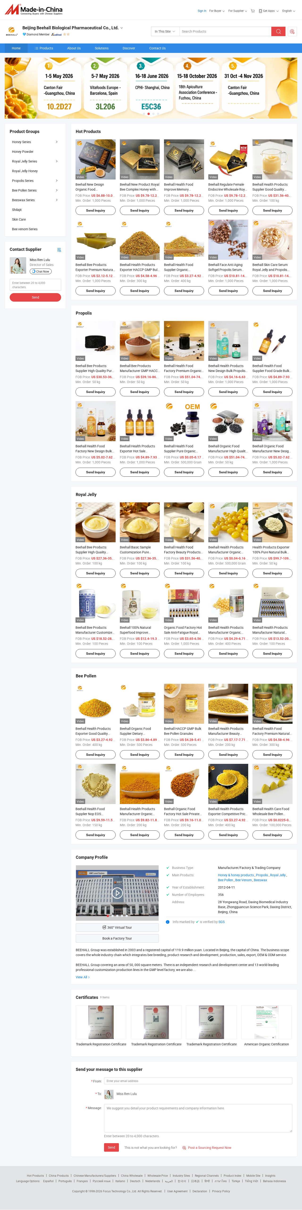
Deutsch (135, 1181)
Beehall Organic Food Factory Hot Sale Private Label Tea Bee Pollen (181, 814)
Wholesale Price (157, 1175)
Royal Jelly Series (24, 161)
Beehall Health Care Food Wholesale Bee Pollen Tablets (270, 814)
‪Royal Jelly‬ (278, 875)
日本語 (195, 1181)
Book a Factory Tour (117, 938)
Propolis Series (23, 180)
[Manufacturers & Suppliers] (35, 9)
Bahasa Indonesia (274, 1181)
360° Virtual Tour (119, 927)
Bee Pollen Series (24, 190)
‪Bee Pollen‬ (225, 880)
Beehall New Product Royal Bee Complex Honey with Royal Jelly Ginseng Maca (139, 189)
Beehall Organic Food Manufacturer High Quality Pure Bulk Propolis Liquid (227, 451)
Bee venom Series (25, 229)
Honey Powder (23, 151)
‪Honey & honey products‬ (236, 875)
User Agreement (177, 1191)
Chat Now (42, 271)
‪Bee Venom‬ (243, 880)
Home (16, 48)
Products (46, 48)
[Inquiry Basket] (253, 11)
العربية (169, 1181)
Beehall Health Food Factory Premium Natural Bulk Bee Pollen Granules (270, 733)
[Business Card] (59, 249)
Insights (270, 1175)
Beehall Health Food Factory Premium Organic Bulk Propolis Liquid (182, 370)
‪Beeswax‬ (260, 880)
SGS (221, 921)
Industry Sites (181, 1175)
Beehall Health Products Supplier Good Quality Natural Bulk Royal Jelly (270, 189)
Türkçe (236, 1181)
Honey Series (21, 142)
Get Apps (268, 11)
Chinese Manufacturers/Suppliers (95, 1175)
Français (82, 1181)
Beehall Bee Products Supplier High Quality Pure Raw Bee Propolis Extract (94, 370)
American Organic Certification (266, 1044)
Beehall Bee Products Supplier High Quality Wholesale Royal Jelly (91, 552)
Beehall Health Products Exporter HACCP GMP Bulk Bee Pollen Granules (139, 269)
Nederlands (152, 1181)
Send (111, 1147)
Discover (129, 48)
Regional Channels (207, 1175)
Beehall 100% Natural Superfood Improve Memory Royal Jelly (135, 632)
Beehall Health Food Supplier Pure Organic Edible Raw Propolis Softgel (184, 451)
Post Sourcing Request (292, 31)
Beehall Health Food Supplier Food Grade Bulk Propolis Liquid (270, 370)
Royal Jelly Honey (25, 171)
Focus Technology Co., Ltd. (120, 1191)
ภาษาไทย (221, 1181)
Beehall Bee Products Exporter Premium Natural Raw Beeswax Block (95, 269)
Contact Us (157, 48)
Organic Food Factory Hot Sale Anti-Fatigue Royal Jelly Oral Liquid (183, 632)
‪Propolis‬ (262, 875)
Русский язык (101, 1181)
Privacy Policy (221, 1191)
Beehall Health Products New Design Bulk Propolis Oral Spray (226, 370)
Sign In (202, 11)
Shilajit (17, 209)
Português (65, 1181)
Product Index (232, 1175)
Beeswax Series (23, 200)
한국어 (182, 1181)
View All (81, 977)
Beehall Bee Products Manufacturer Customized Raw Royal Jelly (95, 632)
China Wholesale (132, 1175)
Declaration (200, 1191)
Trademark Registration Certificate (101, 1044)
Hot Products (35, 1175)
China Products (59, 1175)
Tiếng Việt (251, 1181)
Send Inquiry (95, 210)
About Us (74, 48)
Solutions (102, 48)
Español (48, 1181)
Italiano (120, 1181)
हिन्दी (207, 1181)
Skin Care (19, 219)
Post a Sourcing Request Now (206, 1147)
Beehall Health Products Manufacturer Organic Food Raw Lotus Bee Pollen (140, 814)
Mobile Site (253, 1175)
